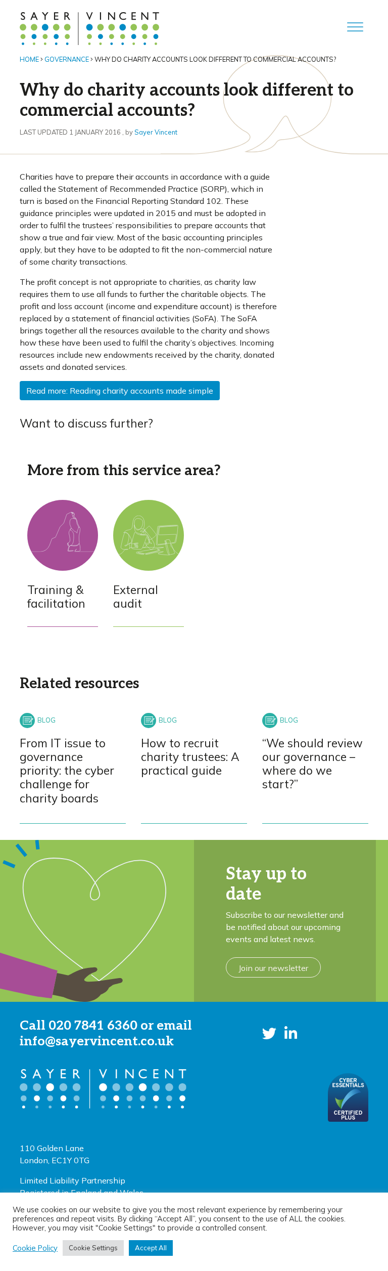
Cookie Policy (35, 1248)
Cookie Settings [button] (93, 1248)
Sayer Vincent (155, 132)
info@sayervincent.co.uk (97, 1041)
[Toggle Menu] (355, 27)
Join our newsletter (273, 968)
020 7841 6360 (92, 1025)
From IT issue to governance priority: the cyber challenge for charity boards (67, 771)
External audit (135, 596)
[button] (269, 1033)
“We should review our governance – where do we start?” (312, 764)
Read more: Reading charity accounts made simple (119, 391)
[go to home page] (89, 27)
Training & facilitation (56, 596)
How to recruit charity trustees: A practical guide (190, 757)
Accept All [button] (151, 1248)
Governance (66, 59)
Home (29, 59)
